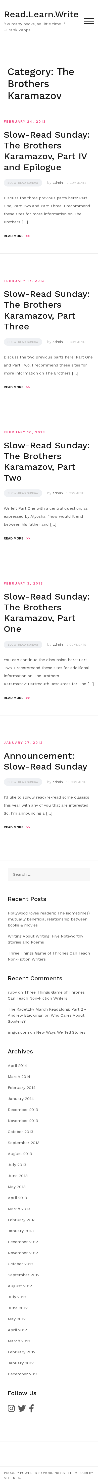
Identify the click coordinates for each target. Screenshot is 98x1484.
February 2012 (21, 1352)
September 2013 (23, 1142)
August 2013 (20, 1153)
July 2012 (17, 1296)
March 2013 (19, 1208)
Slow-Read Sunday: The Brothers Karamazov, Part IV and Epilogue (47, 150)
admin (58, 182)
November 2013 (23, 1120)
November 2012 (23, 1252)
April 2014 (17, 1065)
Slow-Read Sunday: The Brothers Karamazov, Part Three (47, 310)
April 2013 (17, 1197)
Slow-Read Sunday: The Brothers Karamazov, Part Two (47, 461)
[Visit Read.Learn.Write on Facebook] (31, 1410)
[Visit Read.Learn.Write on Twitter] (22, 1410)
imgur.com (18, 1032)
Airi (84, 1473)
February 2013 (21, 1219)
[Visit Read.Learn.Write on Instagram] (11, 1410)
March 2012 (19, 1341)
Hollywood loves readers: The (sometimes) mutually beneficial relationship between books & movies (49, 919)
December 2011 (22, 1374)
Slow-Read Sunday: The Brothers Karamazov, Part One (47, 612)
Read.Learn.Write (41, 14)
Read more (17, 236)
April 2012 (17, 1330)
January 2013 (21, 1230)
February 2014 (22, 1087)
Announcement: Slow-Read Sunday (45, 761)
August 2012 (20, 1285)
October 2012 (20, 1263)
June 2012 (18, 1308)
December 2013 (23, 1109)
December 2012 (23, 1241)
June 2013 (18, 1175)
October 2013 (20, 1131)
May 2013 (17, 1186)
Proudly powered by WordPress (34, 1473)
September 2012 (23, 1274)
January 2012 (21, 1363)
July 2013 (17, 1164)
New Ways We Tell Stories (60, 1032)
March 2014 (19, 1076)
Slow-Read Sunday (23, 182)
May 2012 (17, 1319)
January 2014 (21, 1098)
